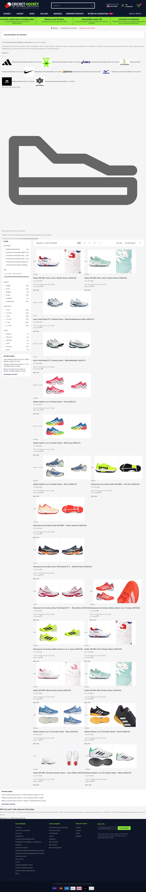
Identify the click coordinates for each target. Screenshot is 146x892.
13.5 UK (17, 313)
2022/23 (17, 340)
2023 (17, 343)
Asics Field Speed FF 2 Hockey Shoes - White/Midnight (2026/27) (59, 360)
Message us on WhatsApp (9, 818)
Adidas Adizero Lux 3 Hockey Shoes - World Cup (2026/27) (57, 443)
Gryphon (17, 298)
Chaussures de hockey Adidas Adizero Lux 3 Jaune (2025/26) (58, 649)
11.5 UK (17, 325)
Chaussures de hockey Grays (17, 258)
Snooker (79, 836)
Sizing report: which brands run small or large (16, 880)
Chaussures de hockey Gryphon (17, 262)
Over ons (18, 833)
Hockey (78, 830)
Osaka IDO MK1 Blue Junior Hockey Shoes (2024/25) (105, 278)
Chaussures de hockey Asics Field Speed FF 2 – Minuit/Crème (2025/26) (62, 567)
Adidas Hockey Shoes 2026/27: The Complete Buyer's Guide (16, 365)
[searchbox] (70, 5)
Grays (17, 295)
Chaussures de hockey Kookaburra (17, 265)
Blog (17, 873)
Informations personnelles (58, 827)
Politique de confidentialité (24, 839)
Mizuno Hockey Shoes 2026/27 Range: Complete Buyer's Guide (15, 370)
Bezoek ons (19, 836)
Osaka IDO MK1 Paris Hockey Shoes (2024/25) (103, 649)
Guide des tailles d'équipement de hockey (29, 853)
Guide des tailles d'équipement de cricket (29, 850)
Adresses (52, 839)
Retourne (18, 845)
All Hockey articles (10, 374)
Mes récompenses (55, 847)
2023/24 (17, 346)
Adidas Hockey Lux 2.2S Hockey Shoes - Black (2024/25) (107, 732)
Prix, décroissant (133, 243)
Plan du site (19, 859)
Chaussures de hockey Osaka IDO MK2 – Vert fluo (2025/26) (115, 484)
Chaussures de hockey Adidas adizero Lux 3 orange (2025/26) (115, 608)
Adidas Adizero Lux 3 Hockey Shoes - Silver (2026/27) (55, 484)
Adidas (17, 285)
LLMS (17, 862)
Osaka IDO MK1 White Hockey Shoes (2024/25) (52, 690)
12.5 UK (17, 319)
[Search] (92, 5)
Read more (5, 53)
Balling (17, 292)
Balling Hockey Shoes (17, 249)
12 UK (17, 322)
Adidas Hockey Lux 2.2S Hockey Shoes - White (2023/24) (108, 773)
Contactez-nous (21, 856)
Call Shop (22, 818)
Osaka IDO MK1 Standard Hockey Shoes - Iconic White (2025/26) (59, 773)
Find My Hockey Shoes (30, 238)
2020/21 (17, 334)
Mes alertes (53, 845)
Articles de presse (21, 847)
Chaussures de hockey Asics (17, 255)
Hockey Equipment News (24, 865)
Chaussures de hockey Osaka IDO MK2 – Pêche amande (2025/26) (60, 525)
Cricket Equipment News (24, 868)
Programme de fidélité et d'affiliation (28, 842)
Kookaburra (17, 301)
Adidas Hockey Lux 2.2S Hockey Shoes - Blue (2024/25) (55, 732)
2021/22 (17, 337)
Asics (17, 289)
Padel (78, 833)
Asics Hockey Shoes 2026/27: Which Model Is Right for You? (16, 360)
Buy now (36, 290)
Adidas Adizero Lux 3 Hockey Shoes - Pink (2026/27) (54, 402)
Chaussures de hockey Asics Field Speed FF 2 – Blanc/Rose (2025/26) (61, 608)
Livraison (18, 827)
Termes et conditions (22, 830)
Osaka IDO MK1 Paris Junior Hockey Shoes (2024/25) (54, 278)
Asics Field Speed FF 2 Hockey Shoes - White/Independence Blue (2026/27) (63, 319)
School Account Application (25, 870)
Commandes (53, 833)
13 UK (17, 316)
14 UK (17, 310)
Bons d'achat (53, 842)
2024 (17, 350)
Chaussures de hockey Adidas (17, 252)
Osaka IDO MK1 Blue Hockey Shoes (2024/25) (102, 690)
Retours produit (54, 830)
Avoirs (51, 836)
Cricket (78, 827)
